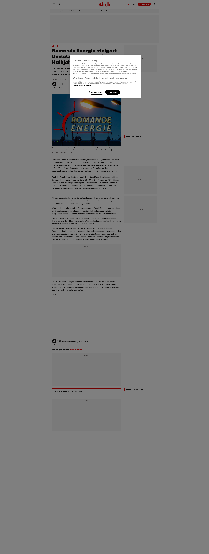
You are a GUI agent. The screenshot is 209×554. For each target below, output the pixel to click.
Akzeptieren (112, 92)
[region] (105, 76)
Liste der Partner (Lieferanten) (82, 85)
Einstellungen (96, 92)
